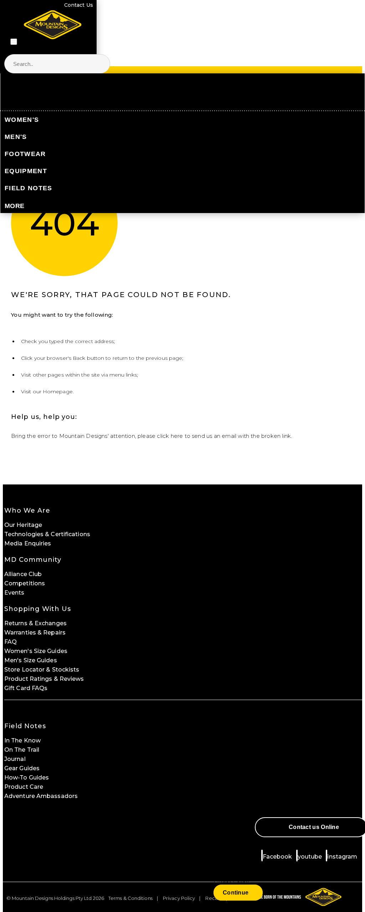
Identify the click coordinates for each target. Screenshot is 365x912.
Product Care (23, 786)
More (14, 205)
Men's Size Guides (30, 660)
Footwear (25, 153)
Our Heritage (23, 525)
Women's (22, 119)
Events (14, 592)
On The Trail (21, 749)
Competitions (24, 583)
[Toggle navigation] (13, 41)
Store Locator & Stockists (41, 669)
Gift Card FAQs (25, 688)
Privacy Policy (179, 898)
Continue (235, 893)
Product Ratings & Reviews (44, 678)
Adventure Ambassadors (41, 796)
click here (170, 435)
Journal (15, 759)
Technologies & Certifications (47, 534)
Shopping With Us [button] (37, 609)
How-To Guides (26, 777)
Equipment (26, 171)
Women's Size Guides (35, 651)
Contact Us (78, 5)
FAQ (10, 641)
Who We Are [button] (27, 510)
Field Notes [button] (25, 726)
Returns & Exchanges (35, 623)
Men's (16, 136)
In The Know (22, 740)
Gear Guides (22, 768)
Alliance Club (23, 574)
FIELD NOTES (28, 188)
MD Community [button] (32, 560)
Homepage (58, 391)
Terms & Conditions (130, 898)
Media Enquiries (27, 543)
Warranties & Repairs (35, 632)
